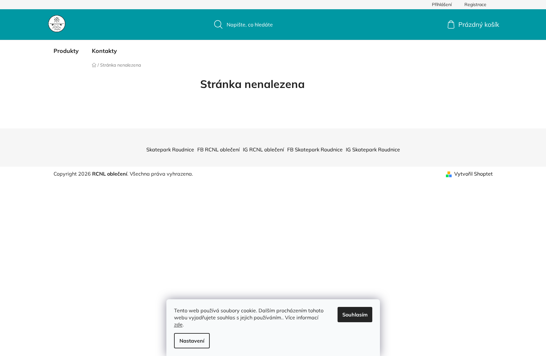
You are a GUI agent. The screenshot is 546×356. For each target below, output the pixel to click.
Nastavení (191, 341)
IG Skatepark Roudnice (373, 149)
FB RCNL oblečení (218, 149)
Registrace (475, 4)
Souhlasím (355, 314)
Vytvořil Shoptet (473, 174)
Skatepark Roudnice (170, 149)
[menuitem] (66, 51)
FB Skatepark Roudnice (315, 149)
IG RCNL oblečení (263, 149)
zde (178, 324)
